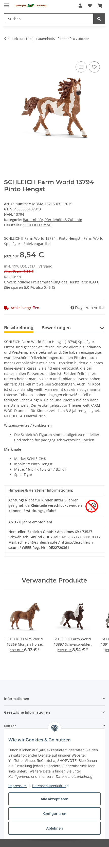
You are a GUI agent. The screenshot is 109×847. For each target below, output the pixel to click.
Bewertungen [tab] (56, 327)
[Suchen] (99, 18)
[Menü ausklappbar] (6, 3)
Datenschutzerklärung (50, 786)
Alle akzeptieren (54, 799)
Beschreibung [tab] (18, 327)
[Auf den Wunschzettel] (94, 66)
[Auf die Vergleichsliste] (81, 66)
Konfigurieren (54, 813)
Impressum (17, 786)
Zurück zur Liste (19, 38)
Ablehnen (54, 828)
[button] (80, 6)
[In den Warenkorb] (8, 54)
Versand (45, 266)
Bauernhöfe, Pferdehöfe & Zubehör (52, 219)
